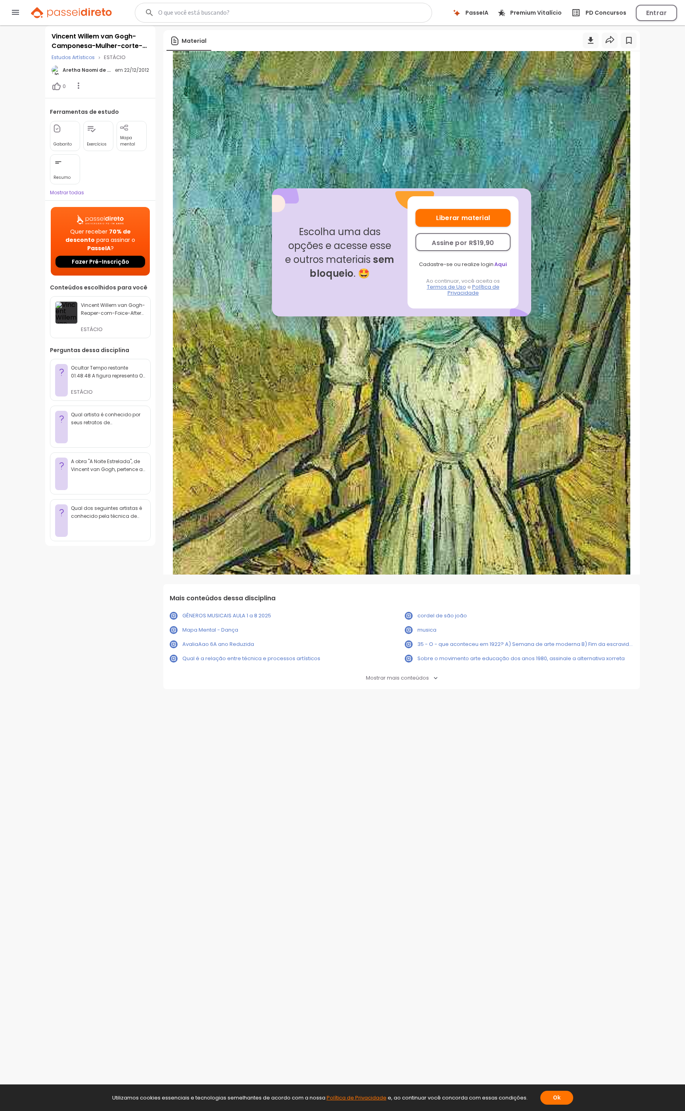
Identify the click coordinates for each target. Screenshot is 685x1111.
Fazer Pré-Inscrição (100, 262)
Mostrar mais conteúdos (397, 677)
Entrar (656, 12)
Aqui (500, 264)
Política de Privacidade (473, 290)
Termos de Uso (446, 287)
